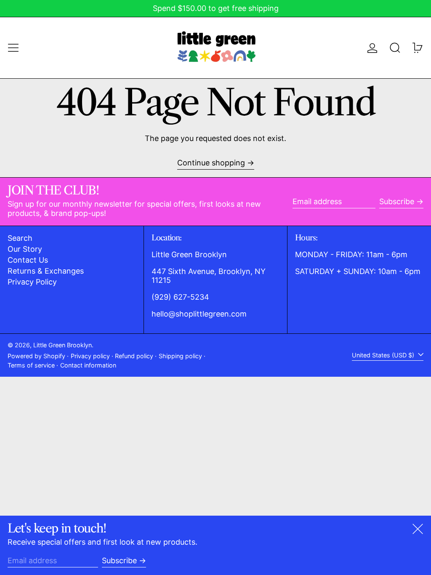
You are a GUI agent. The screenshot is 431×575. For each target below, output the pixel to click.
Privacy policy (90, 355)
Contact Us (28, 260)
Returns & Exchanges (46, 270)
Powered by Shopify (36, 355)
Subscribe (396, 201)
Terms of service (31, 365)
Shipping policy (180, 355)
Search (20, 238)
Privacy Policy (32, 281)
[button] (395, 47)
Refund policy (134, 355)
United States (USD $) (384, 355)
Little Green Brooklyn (62, 345)
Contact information (88, 365)
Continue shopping (211, 162)
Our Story (25, 249)
